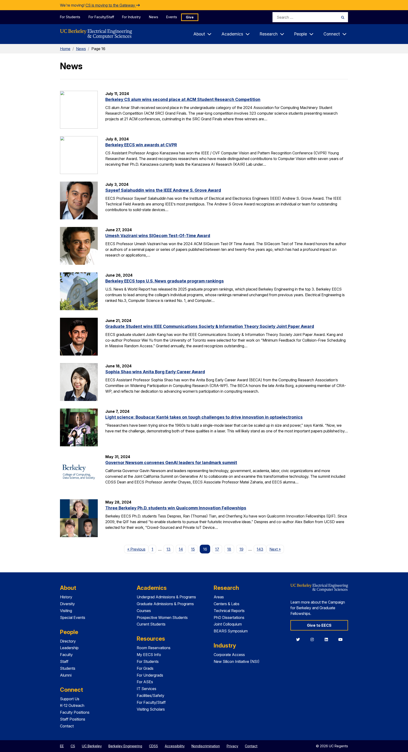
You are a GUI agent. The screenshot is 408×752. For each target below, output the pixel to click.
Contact (67, 726)
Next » (276, 549)
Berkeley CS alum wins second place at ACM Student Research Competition (182, 99)
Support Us (69, 698)
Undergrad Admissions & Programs (166, 597)
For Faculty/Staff (101, 17)
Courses (144, 610)
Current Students (151, 624)
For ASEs (145, 681)
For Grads (145, 668)
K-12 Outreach (72, 705)
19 (241, 549)
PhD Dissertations (229, 617)
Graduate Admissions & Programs (165, 603)
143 (260, 549)
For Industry (131, 17)
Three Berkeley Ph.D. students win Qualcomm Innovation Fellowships (175, 507)
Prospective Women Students (162, 617)
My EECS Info (149, 654)
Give (190, 17)
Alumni (66, 675)
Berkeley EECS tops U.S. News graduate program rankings (164, 280)
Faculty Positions (74, 712)
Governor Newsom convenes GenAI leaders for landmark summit (171, 462)
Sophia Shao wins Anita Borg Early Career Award (155, 371)
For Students (70, 17)
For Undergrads (150, 675)
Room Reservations (153, 647)
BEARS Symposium (231, 631)
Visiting (66, 610)
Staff (64, 661)
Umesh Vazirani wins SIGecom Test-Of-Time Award (157, 235)
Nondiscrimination (205, 746)
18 (229, 549)
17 (217, 549)
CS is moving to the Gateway (110, 5)
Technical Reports (229, 610)
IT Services (146, 688)
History (66, 597)
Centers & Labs (226, 603)
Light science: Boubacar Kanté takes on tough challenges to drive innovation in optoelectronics (204, 417)
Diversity (67, 603)
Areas (219, 597)
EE (62, 746)
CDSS (153, 746)
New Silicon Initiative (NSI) (236, 661)
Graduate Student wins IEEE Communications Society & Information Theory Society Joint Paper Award (209, 326)
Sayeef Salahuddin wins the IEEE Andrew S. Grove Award (163, 190)
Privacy (232, 746)
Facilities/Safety (150, 695)
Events (171, 17)
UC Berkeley (92, 746)
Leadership (69, 647)
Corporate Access (229, 654)
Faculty (66, 654)
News (153, 17)
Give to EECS (319, 625)
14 (181, 549)
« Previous (137, 549)
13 (168, 549)
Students (67, 668)
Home (65, 48)
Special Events (72, 617)
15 (193, 549)
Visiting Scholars (151, 709)
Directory (68, 641)
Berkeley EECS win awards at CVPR (141, 144)
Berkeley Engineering (125, 746)
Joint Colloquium (228, 624)
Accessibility (175, 746)
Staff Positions (72, 719)
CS (73, 746)
